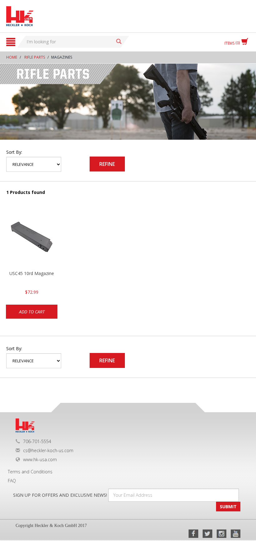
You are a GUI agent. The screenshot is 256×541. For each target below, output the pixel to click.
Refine (107, 164)
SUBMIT (228, 507)
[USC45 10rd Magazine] (31, 239)
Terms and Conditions (30, 472)
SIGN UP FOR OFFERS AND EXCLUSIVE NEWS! (60, 495)
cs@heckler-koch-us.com (48, 450)
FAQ (12, 481)
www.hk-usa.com (40, 459)
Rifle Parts (34, 57)
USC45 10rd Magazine (31, 273)
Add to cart (32, 312)
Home (11, 57)
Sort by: (14, 152)
